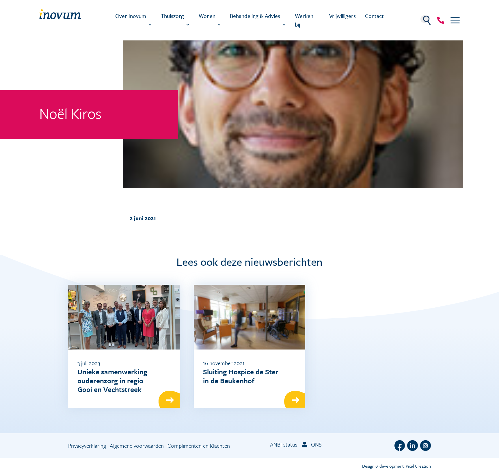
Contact (374, 16)
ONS (316, 444)
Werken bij (304, 20)
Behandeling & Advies (255, 16)
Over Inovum (130, 16)
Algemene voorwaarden (137, 445)
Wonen (207, 16)
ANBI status (283, 444)
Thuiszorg (172, 16)
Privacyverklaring (87, 445)
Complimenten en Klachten (198, 445)
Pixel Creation (418, 466)
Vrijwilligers (342, 16)
